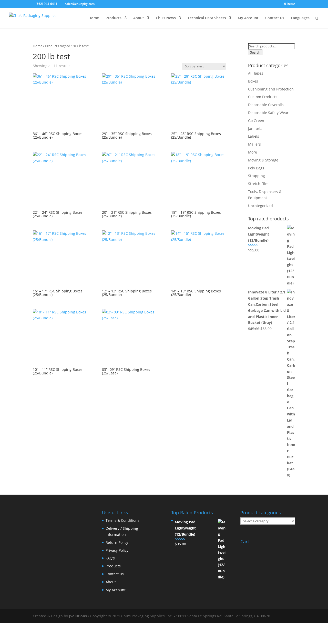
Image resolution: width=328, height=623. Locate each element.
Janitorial (255, 128)
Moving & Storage (263, 160)
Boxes (253, 81)
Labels (253, 136)
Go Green (256, 120)
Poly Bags (256, 168)
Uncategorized (260, 205)
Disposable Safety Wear (268, 112)
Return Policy (117, 542)
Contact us (274, 18)
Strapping (256, 175)
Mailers (254, 144)
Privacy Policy (117, 550)
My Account (248, 18)
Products (113, 18)
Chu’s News (166, 18)
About (138, 18)
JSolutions (78, 616)
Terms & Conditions (122, 520)
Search (255, 52)
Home (93, 18)
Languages (300, 18)
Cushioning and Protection (271, 89)
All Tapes (255, 73)
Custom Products (262, 96)
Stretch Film (258, 183)
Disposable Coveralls (266, 104)
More (252, 152)
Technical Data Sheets (207, 18)
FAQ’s (110, 558)
